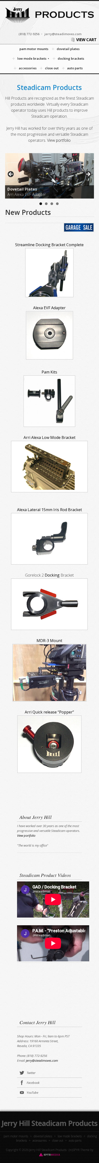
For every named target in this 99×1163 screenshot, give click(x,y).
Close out (57, 1140)
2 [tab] (46, 203)
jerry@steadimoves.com (42, 1060)
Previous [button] (11, 174)
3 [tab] (51, 203)
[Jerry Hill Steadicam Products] (49, 24)
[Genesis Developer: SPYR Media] (49, 1154)
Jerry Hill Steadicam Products (49, 1123)
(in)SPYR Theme (79, 1150)
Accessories (39, 1140)
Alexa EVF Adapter (49, 307)
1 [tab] (40, 203)
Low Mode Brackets (70, 1136)
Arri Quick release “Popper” (49, 712)
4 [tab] (57, 203)
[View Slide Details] (49, 176)
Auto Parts (75, 1140)
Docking (52, 575)
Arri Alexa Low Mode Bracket (49, 437)
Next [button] (88, 174)
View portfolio (59, 140)
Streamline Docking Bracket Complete (49, 244)
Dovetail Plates (43, 1136)
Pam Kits (49, 372)
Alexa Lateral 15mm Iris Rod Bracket (49, 509)
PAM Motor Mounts (16, 1136)
